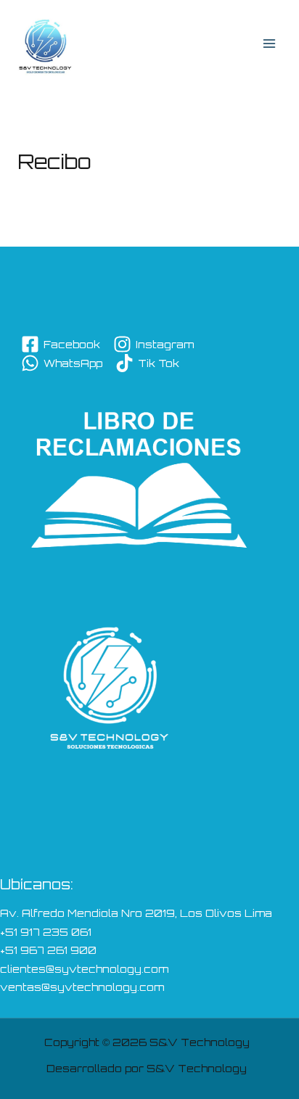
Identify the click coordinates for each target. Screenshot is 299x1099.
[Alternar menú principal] (269, 43)
